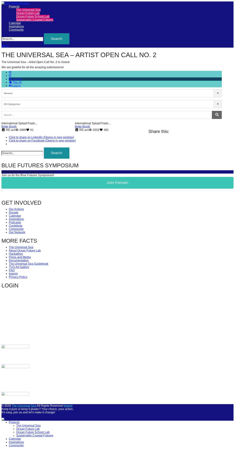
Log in (16, 85)
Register (64, 326)
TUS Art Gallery (19, 267)
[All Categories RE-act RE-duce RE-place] (111, 104)
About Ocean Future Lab (25, 250)
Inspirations (16, 26)
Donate (13, 212)
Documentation (19, 260)
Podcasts (15, 222)
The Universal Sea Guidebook (28, 263)
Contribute (15, 225)
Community (16, 29)
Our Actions (16, 209)
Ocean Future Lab (28, 13)
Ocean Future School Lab (33, 16)
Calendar (15, 23)
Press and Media (20, 257)
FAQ (12, 270)
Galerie (17, 79)
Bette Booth (9, 126)
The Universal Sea (28, 9)
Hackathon (16, 253)
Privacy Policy (18, 277)
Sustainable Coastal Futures (34, 19)
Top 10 (17, 82)
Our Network (17, 232)
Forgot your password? (43, 337)
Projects (14, 6)
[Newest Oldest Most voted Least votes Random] (111, 93)
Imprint (13, 273)
